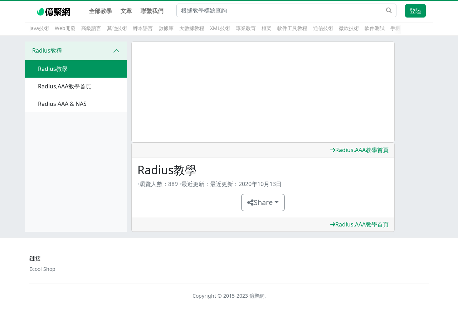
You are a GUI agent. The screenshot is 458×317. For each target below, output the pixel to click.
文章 (126, 11)
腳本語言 (143, 28)
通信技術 (323, 28)
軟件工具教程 (292, 28)
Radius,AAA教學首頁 (362, 150)
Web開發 (65, 28)
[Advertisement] (263, 92)
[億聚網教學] (54, 11)
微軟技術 (349, 28)
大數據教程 (191, 28)
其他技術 (117, 28)
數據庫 (166, 28)
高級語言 (91, 28)
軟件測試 (375, 28)
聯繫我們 (152, 11)
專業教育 (246, 28)
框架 (267, 28)
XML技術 (220, 28)
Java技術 (39, 28)
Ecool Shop (42, 268)
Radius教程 (47, 50)
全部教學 (100, 11)
